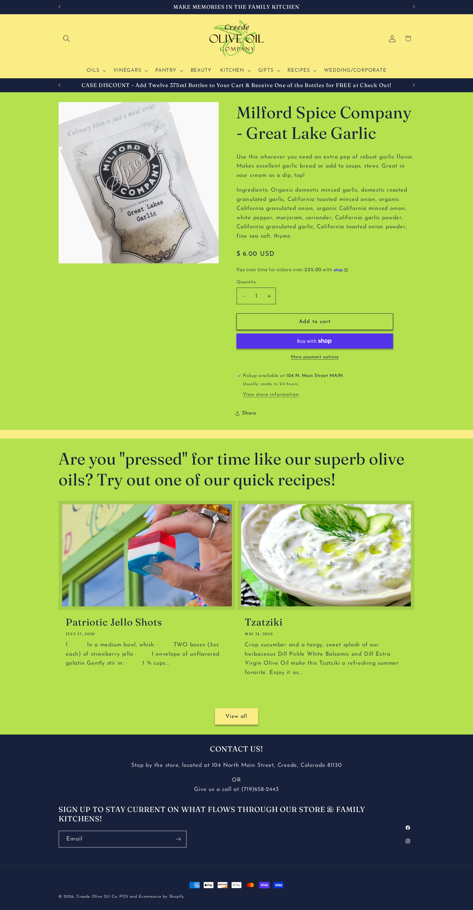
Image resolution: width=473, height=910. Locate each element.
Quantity (246, 282)
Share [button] (249, 413)
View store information (271, 395)
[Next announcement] (414, 7)
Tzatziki (264, 622)
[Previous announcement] (59, 7)
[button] (66, 38)
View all (236, 716)
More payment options (315, 357)
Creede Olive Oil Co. (97, 897)
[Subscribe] (178, 839)
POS (123, 897)
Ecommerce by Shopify (161, 897)
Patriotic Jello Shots (114, 622)
